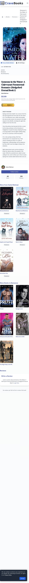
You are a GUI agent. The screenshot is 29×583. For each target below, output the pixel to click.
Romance (14, 17)
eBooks (8, 17)
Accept (22, 578)
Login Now (16, 383)
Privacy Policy (8, 575)
